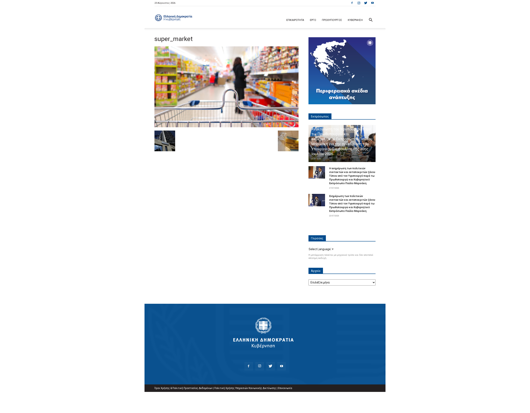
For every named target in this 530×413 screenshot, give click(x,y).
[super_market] (226, 126)
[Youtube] (372, 3)
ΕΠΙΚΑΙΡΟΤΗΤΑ (295, 20)
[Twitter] (366, 3)
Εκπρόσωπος (320, 116)
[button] (371, 20)
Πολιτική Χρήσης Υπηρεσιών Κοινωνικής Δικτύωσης (245, 388)
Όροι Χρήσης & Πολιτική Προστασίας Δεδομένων (183, 388)
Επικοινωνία (285, 388)
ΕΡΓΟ (313, 20)
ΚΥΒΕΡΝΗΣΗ (355, 20)
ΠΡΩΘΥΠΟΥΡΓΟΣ (332, 20)
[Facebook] (352, 3)
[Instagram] (359, 3)
